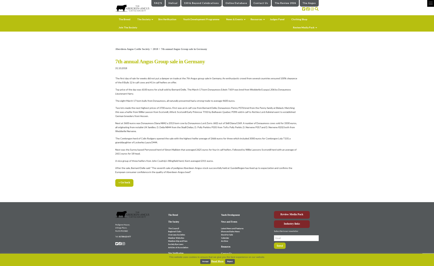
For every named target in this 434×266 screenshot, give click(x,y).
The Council (173, 228)
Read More (217, 261)
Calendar (225, 238)
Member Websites (176, 238)
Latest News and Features (232, 228)
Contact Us (260, 3)
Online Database (236, 3)
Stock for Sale (227, 235)
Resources (225, 246)
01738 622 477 (125, 236)
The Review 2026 (285, 3)
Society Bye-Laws (175, 244)
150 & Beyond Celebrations (201, 3)
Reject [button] (230, 261)
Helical (173, 3)
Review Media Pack (291, 214)
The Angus (309, 3)
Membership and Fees (178, 241)
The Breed (173, 215)
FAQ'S (158, 3)
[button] (430, 3)
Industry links (292, 223)
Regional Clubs (174, 231)
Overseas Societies (176, 235)
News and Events (229, 222)
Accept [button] (205, 261)
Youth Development (230, 215)
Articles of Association (178, 247)
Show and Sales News (230, 231)
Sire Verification (176, 253)
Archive (224, 241)
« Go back (124, 182)
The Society (173, 222)
